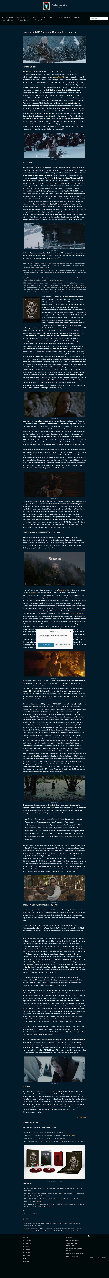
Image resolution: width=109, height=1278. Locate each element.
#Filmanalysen (27, 1246)
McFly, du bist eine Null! (63, 644)
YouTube (38, 1201)
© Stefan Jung (81, 1117)
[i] (58, 258)
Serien (44, 17)
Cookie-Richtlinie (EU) (72, 1256)
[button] (70, 632)
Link (66, 1132)
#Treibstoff (26, 1261)
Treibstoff (38, 20)
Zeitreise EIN (46, 644)
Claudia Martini (64, 590)
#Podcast (26, 1258)
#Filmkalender (27, 1243)
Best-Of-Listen (64, 17)
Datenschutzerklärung (72, 1240)
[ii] (35, 688)
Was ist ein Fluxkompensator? (75, 1253)
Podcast (76, 17)
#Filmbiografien (27, 1249)
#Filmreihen (26, 1252)
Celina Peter (32, 593)
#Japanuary (26, 1255)
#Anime (25, 1237)
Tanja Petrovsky (66, 629)
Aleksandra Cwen (77, 613)
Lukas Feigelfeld (59, 77)
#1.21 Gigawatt (27, 1240)
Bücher (52, 17)
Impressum (69, 1237)
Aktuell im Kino (7, 17)
